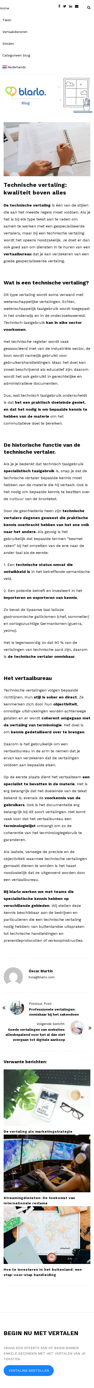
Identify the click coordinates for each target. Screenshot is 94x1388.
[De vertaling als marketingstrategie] (47, 1097)
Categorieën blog (16, 55)
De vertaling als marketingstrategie (38, 1131)
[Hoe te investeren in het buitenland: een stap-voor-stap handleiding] (47, 1235)
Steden (8, 43)
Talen (6, 20)
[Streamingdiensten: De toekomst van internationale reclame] (47, 1163)
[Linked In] (70, 6)
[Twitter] (64, 6)
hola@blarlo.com (42, 977)
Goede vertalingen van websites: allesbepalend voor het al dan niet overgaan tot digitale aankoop (35, 1035)
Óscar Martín (41, 971)
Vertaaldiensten (14, 32)
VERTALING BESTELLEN (29, 1370)
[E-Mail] (76, 6)
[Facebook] (59, 6)
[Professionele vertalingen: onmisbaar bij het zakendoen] (17, 1007)
